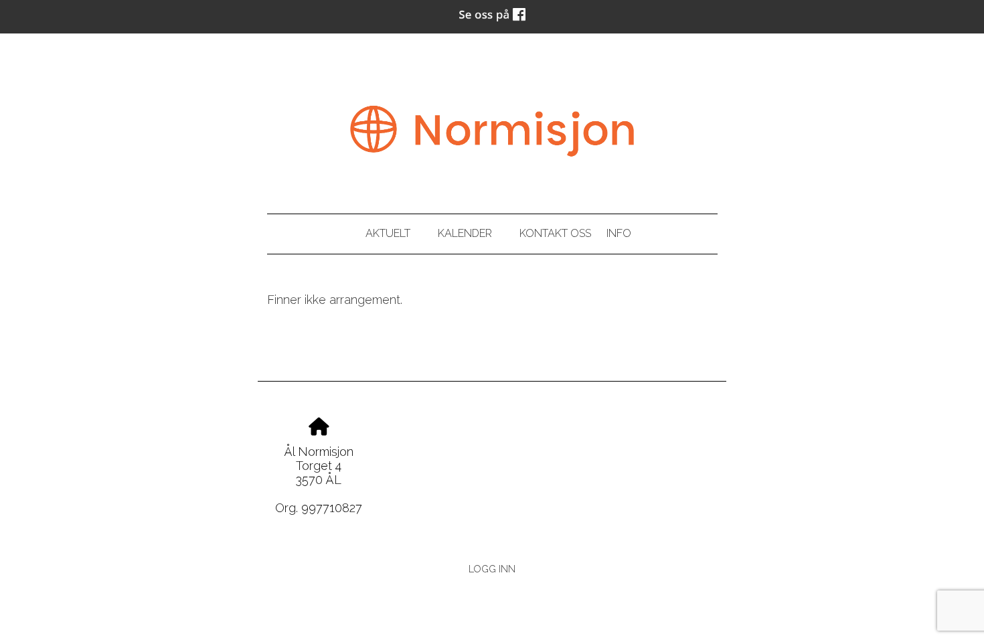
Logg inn (492, 568)
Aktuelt (387, 233)
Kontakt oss (555, 233)
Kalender (465, 233)
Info (618, 233)
